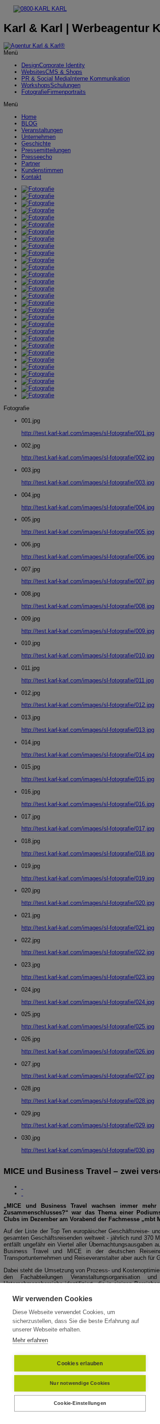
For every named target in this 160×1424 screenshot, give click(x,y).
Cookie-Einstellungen (80, 1403)
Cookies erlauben (80, 1363)
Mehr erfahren (30, 1340)
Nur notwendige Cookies (80, 1383)
